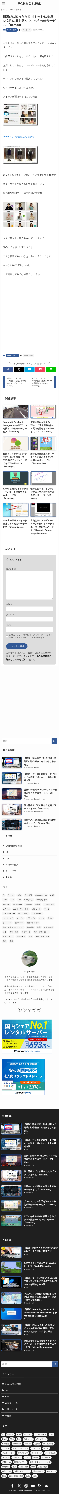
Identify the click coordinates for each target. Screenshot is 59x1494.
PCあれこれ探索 (29, 3)
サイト (9, 625)
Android (11, 895)
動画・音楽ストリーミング (13, 927)
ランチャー (7, 923)
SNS (12, 900)
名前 (9, 604)
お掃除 (37, 904)
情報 (4, 932)
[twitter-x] (24, 1010)
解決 (30, 937)
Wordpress (17, 904)
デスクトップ (23, 914)
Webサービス (11, 30)
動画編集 (30, 927)
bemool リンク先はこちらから (18, 136)
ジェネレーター (9, 914)
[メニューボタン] (3, 3)
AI (3, 895)
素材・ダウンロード (41, 932)
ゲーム (46, 909)
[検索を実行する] (54, 741)
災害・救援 (14, 932)
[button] (8, 369)
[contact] (39, 1010)
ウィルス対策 (49, 904)
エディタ (6, 909)
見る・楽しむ (8, 937)
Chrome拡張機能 (13, 846)
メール (10, 615)
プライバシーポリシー (41, 1490)
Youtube (28, 904)
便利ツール (19, 923)
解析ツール (21, 937)
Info (7, 852)
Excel (5, 900)
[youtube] (34, 1010)
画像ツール (26, 932)
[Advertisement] (29, 315)
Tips (7, 858)
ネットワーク (37, 914)
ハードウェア (8, 918)
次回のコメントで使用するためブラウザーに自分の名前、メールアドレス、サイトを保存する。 (30, 636)
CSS (52, 895)
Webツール (27, 30)
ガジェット (36, 909)
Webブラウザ (42, 900)
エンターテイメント (21, 909)
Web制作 (6, 904)
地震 (39, 927)
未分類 (8, 877)
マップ (41, 918)
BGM (19, 895)
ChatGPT (28, 895)
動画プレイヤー (33, 923)
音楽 (11, 941)
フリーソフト (11, 871)
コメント (11, 569)
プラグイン (31, 918)
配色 (4, 941)
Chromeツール (41, 895)
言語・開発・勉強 (42, 937)
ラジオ (50, 918)
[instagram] (29, 1010)
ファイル (20, 918)
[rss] (40, 1486)
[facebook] (20, 1010)
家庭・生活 (48, 927)
